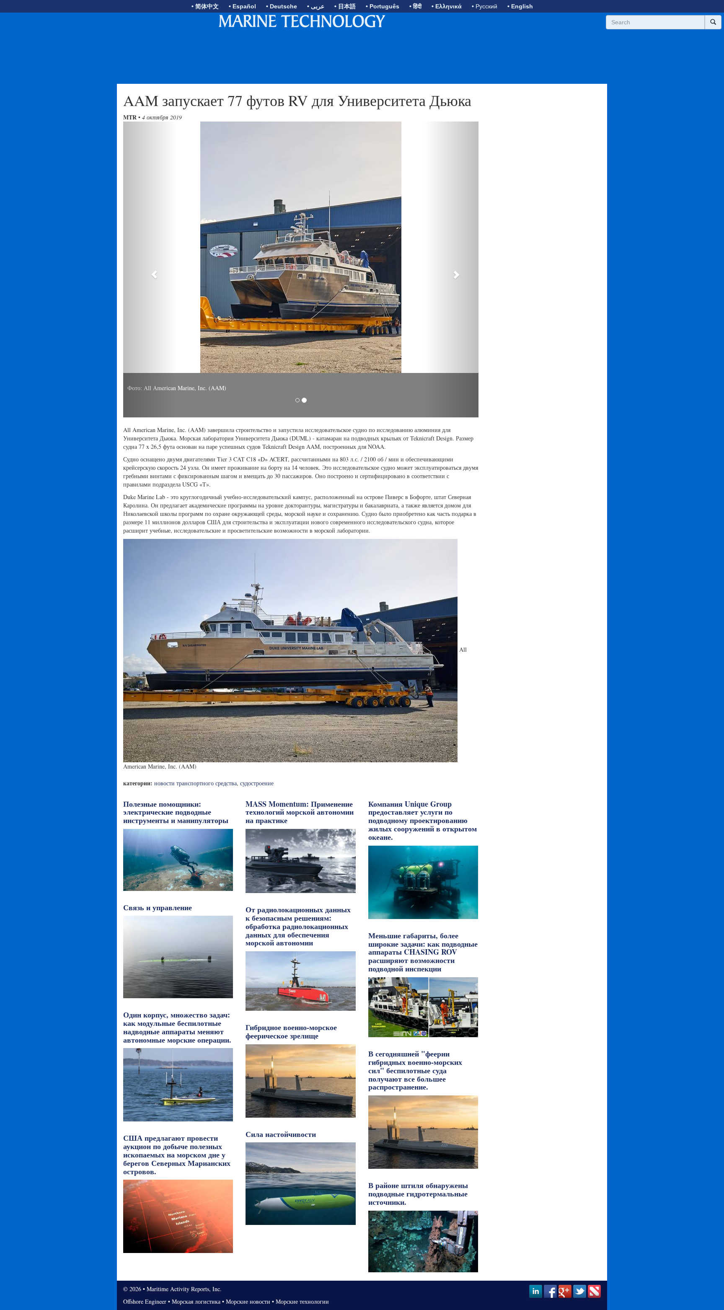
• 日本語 (345, 6)
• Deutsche (281, 6)
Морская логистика (196, 1301)
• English (520, 6)
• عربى (315, 6)
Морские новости (248, 1301)
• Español (242, 6)
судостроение (257, 783)
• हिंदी (415, 6)
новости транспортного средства (195, 783)
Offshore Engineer (144, 1301)
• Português (382, 6)
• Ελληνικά (447, 6)
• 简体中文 (205, 6)
